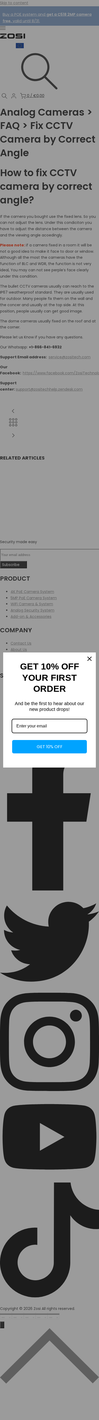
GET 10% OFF (50, 747)
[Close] (89, 658)
